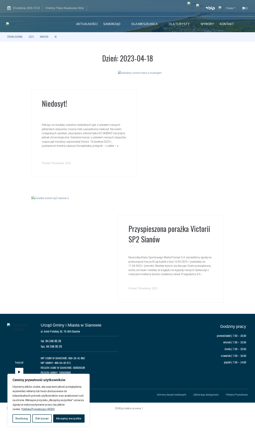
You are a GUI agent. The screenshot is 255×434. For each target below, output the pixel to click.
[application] (19, 372)
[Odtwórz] (19, 372)
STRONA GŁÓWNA (14, 37)
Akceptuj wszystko (69, 418)
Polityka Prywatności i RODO (38, 409)
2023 (31, 37)
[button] (245, 24)
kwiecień (44, 37)
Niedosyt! (54, 103)
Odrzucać (42, 418)
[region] (48, 400)
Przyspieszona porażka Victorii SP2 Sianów (169, 234)
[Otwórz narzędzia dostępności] (245, 8)
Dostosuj (21, 418)
